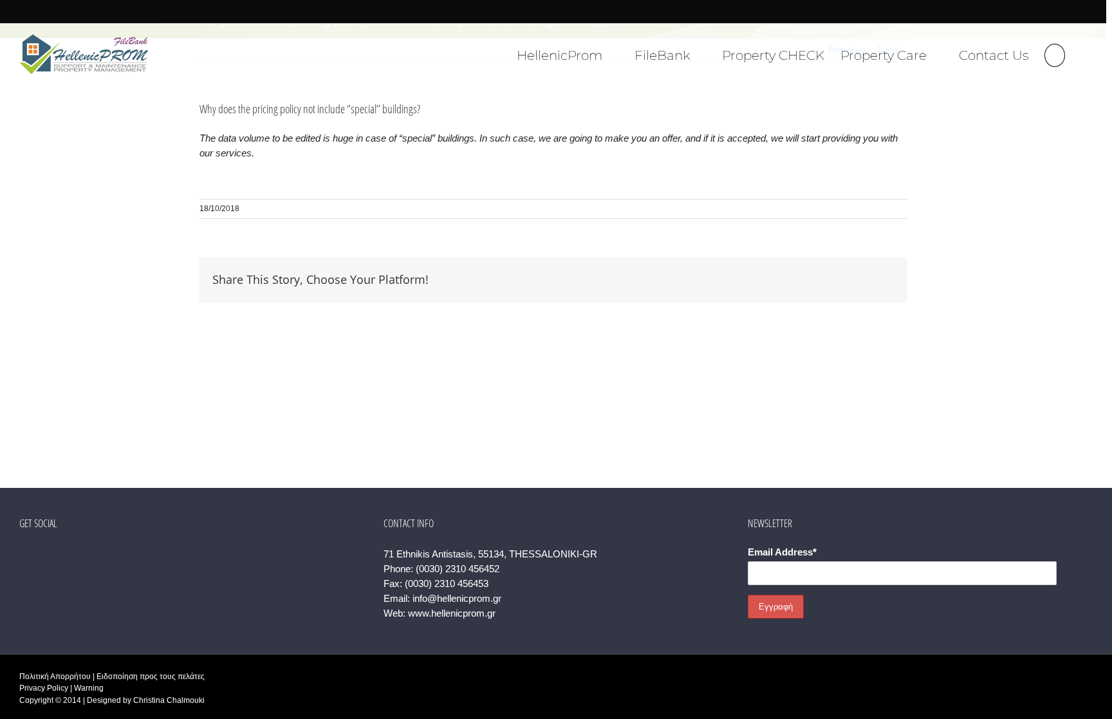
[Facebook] (23, 554)
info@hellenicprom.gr (456, 598)
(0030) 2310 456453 (446, 583)
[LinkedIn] (75, 554)
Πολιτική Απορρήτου (55, 676)
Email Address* (782, 551)
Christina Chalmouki (169, 700)
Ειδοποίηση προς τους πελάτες (151, 676)
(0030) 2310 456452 (457, 568)
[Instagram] (58, 554)
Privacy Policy (43, 688)
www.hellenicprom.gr (452, 613)
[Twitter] (40, 554)
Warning (89, 688)
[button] (1054, 54)
